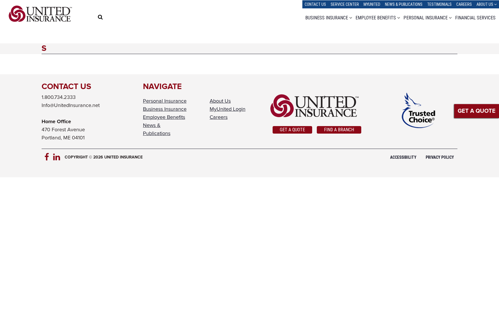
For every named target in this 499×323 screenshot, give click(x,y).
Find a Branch (339, 129)
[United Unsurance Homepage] (317, 105)
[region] (112, 17)
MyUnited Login (227, 109)
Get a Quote (292, 129)
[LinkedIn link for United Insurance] (57, 157)
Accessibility (403, 157)
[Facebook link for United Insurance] (48, 157)
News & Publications (403, 4)
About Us (484, 4)
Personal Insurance (425, 18)
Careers (464, 4)
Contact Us (315, 4)
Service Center (345, 4)
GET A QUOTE (477, 111)
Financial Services (475, 18)
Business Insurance (326, 18)
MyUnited (372, 4)
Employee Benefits (375, 18)
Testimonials (439, 4)
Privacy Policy (440, 157)
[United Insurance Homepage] (40, 13)
